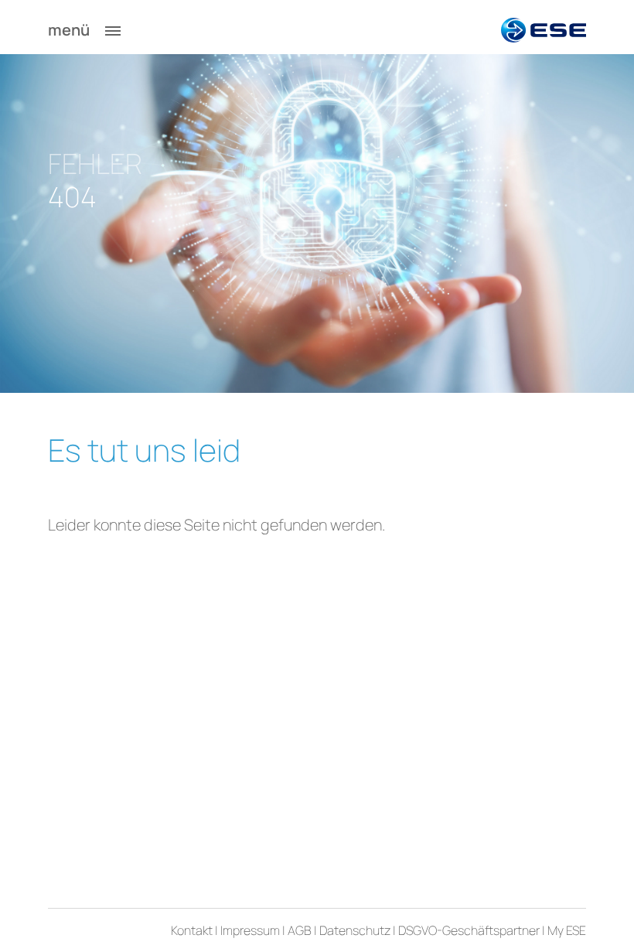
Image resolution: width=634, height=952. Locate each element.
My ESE (566, 930)
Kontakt (192, 930)
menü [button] (70, 29)
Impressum (250, 930)
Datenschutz (354, 930)
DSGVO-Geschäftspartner (469, 930)
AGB (300, 930)
